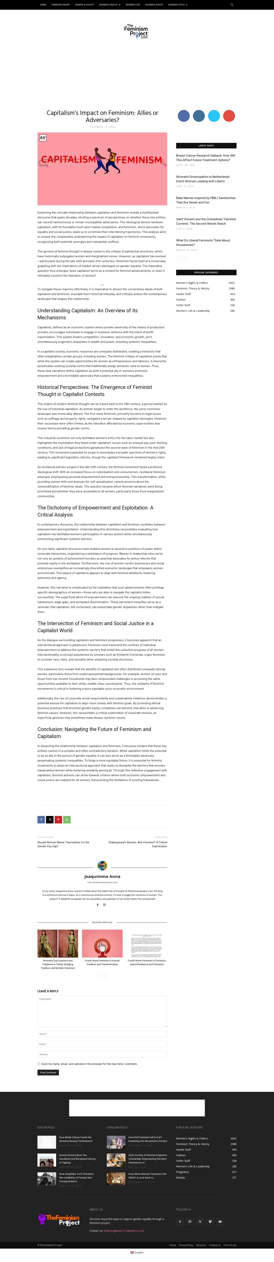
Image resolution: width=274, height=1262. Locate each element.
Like (184, 111)
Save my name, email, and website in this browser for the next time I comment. (89, 1063)
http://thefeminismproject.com (102, 882)
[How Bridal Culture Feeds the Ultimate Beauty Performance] (46, 1142)
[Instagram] (106, 905)
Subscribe (229, 111)
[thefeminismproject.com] (137, 31)
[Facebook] (41, 819)
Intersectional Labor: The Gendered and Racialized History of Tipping (77, 1159)
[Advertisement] (137, 74)
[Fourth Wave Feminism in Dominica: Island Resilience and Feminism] (147, 944)
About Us (201, 1245)
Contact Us (215, 1245)
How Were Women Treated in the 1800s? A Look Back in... (147, 1176)
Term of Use (230, 1245)
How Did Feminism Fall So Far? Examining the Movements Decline (147, 1139)
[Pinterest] (58, 819)
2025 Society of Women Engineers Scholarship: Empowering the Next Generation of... (147, 1159)
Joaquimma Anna (102, 876)
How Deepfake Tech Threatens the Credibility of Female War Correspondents (76, 1178)
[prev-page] (98, 975)
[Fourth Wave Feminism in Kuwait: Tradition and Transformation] (102, 944)
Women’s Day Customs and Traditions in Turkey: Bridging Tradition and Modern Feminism (58, 964)
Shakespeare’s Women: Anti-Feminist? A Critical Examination (137, 844)
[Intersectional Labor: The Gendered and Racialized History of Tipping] (46, 1160)
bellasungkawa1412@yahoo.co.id (124, 1230)
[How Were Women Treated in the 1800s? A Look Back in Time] (116, 1178)
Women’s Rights (154, 5)
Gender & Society (84, 5)
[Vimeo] (210, 1222)
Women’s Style (176, 5)
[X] (49, 819)
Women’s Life (133, 5)
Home (43, 5)
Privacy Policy (186, 1245)
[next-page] (104, 975)
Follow (198, 111)
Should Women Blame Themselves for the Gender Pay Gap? (63, 844)
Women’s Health (108, 5)
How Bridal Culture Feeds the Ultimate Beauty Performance (76, 1139)
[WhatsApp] (67, 819)
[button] (232, 5)
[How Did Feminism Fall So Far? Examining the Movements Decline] (116, 1142)
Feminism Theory (60, 5)
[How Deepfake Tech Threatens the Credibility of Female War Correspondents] (46, 1178)
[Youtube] (220, 1222)
